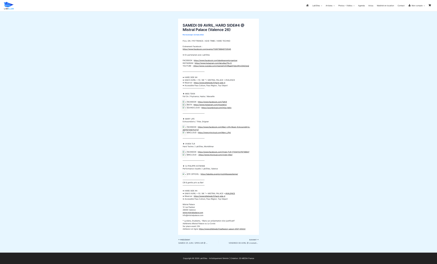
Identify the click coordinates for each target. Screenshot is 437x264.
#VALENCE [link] (230, 193)
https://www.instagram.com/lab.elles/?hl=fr (213, 63)
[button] (321, 5)
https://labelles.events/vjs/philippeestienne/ (219, 174)
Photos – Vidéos (345, 5)
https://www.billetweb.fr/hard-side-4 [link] (209, 196)
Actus (370, 5)
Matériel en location (385, 5)
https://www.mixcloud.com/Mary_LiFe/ (214, 132)
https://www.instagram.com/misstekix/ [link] (210, 105)
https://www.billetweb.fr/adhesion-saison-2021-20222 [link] (222, 229)
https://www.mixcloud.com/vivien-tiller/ (215, 155)
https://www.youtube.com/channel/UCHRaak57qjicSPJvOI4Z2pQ (221, 66)
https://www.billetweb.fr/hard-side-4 (209, 83)
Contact (401, 5)
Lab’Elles (316, 5)
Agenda (361, 5)
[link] (212, 102)
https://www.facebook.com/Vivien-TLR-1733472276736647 (223, 152)
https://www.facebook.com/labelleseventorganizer (215, 60)
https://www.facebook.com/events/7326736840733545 (207, 49)
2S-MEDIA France (246, 258)
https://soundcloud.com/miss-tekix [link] (216, 108)
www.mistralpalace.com (193, 212)
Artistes (329, 5)
